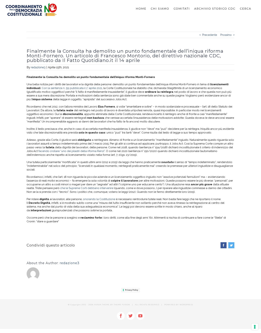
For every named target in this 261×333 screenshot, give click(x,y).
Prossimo (226, 34)
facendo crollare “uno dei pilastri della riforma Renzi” (71, 151)
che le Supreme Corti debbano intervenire (86, 188)
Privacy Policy (131, 290)
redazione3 (38, 67)
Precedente (209, 34)
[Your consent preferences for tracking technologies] (254, 326)
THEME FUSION (122, 304)
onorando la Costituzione (99, 199)
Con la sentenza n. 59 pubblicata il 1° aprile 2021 (72, 88)
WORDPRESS (186, 304)
